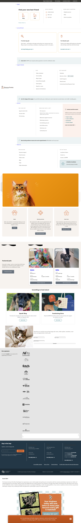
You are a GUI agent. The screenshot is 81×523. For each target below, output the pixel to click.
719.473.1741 (31, 452)
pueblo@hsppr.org (50, 454)
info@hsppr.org (31, 454)
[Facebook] (3, 464)
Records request (69, 122)
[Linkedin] (10, 464)
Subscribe (20, 451)
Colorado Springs (70, 452)
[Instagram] (7, 464)
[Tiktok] (18, 464)
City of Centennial (71, 455)
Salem (32, 270)
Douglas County (70, 456)
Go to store (58, 320)
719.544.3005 (49, 452)
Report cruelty (69, 117)
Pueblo (68, 454)
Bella (57, 270)
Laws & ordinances (70, 118)
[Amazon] (14, 464)
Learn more (23, 320)
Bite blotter (68, 120)
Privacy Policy (15, 454)
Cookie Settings (54, 464)
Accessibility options (38, 464)
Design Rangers (67, 471)
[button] (43, 4)
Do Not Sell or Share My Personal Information (69, 464)
